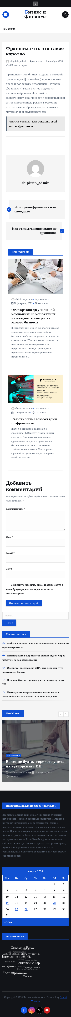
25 (16, 909)
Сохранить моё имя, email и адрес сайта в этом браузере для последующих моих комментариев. (34, 589)
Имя (9, 537)
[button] (61, 714)
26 (26, 909)
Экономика (13, 755)
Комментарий (15, 508)
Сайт (9, 568)
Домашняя (8, 28)
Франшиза (35, 61)
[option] (35, 751)
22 (54, 902)
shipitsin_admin (18, 61)
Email (10, 553)
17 (7, 902)
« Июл (8, 922)
